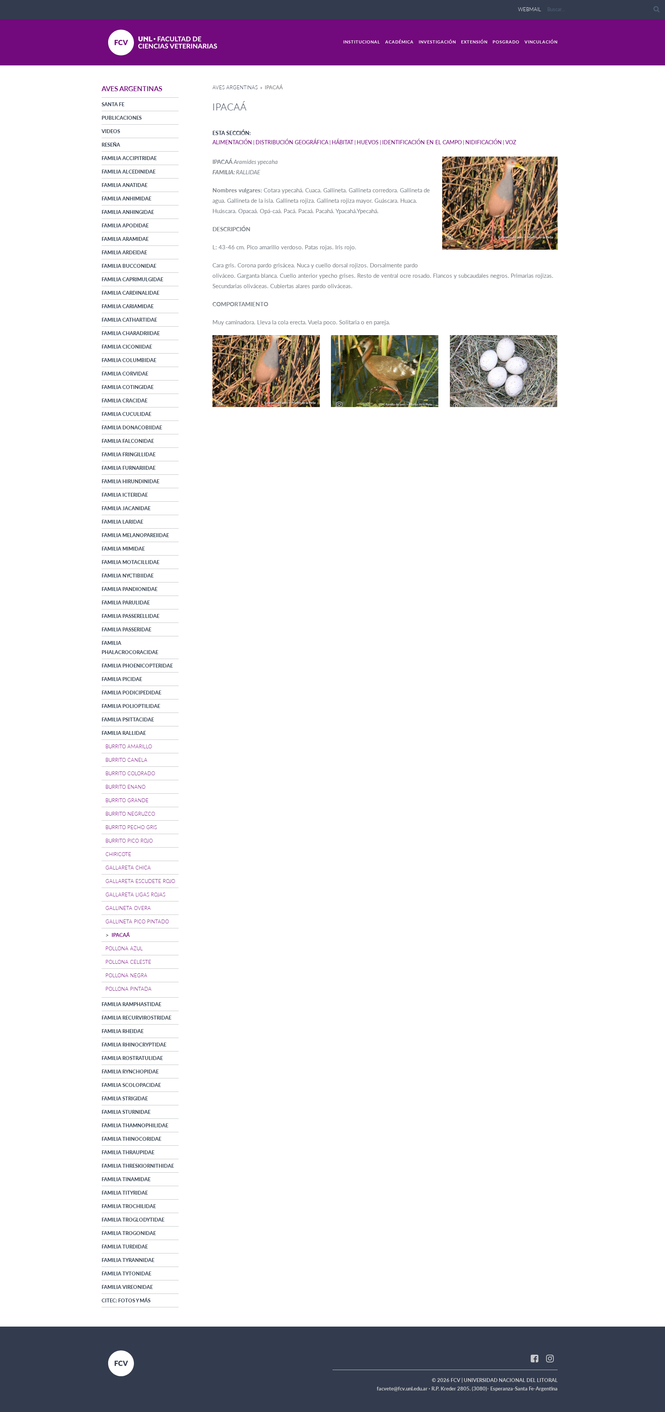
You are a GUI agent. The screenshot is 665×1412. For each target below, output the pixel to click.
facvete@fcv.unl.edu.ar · (404, 1388)
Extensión (474, 41)
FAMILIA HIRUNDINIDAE (130, 481)
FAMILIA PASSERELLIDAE (130, 616)
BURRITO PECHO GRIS (131, 827)
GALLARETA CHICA (128, 868)
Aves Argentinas (235, 87)
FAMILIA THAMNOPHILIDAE (135, 1125)
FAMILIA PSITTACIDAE (128, 719)
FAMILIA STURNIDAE (126, 1112)
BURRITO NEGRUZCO (130, 814)
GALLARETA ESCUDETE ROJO (140, 881)
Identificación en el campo (422, 142)
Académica (399, 41)
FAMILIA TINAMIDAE (126, 1179)
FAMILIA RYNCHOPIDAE (130, 1071)
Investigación (437, 41)
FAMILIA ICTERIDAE (125, 495)
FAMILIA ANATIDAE (124, 185)
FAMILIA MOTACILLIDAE (130, 562)
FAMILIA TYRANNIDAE (128, 1260)
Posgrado (506, 41)
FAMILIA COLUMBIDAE (129, 360)
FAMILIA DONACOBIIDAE (132, 427)
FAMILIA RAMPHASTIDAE (131, 1004)
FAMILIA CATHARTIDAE (129, 320)
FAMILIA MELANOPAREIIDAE (135, 535)
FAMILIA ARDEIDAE (124, 252)
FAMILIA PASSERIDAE (126, 629)
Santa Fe (113, 104)
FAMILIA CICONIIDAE (127, 347)
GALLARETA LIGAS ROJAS (135, 894)
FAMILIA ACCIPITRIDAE (129, 158)
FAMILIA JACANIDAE (126, 508)
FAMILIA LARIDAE (122, 522)
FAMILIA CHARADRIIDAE (131, 333)
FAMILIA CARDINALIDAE (130, 293)
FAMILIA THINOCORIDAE (131, 1139)
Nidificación (483, 142)
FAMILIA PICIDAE (122, 679)
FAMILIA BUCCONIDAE (129, 266)
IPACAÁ (121, 935)
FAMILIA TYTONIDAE (126, 1273)
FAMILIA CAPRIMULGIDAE (132, 279)
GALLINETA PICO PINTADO (137, 921)
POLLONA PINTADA (128, 989)
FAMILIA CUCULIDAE (126, 414)
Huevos (368, 142)
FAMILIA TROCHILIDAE (129, 1206)
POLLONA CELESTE (128, 962)
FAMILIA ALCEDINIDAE (128, 172)
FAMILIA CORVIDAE (125, 374)
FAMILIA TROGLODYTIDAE (133, 1220)
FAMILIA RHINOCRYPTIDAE (134, 1044)
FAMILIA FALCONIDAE (128, 441)
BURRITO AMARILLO (128, 746)
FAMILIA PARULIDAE (126, 602)
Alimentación (232, 142)
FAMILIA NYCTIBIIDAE (128, 575)
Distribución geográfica (292, 142)
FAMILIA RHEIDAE (123, 1031)
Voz (510, 142)
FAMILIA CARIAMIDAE (128, 306)
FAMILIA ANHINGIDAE (128, 212)
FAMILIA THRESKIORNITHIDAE (138, 1166)
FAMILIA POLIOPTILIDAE (131, 706)
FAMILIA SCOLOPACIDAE (131, 1085)
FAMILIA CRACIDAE (124, 400)
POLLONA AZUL (124, 948)
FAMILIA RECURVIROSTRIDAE (136, 1018)
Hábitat (342, 142)
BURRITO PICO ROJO (129, 841)
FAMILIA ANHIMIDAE (126, 198)
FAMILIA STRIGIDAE (125, 1098)
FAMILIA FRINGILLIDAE (128, 454)
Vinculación (541, 41)
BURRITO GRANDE (127, 800)
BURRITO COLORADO (130, 773)
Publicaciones (122, 118)
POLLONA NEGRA (126, 975)
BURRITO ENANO (125, 787)
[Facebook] (534, 1358)
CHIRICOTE (118, 854)
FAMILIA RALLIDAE (124, 733)
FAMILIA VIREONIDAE (127, 1287)
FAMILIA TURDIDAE (125, 1246)
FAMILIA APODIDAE (125, 225)
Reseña (111, 145)
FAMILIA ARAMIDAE (125, 239)
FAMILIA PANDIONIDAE (129, 589)
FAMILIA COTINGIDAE (128, 387)
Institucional (361, 41)
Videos (111, 131)
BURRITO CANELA (126, 760)
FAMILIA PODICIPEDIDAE (131, 692)
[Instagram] (550, 1358)
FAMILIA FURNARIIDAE (128, 468)
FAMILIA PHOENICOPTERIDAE (137, 666)
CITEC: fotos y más (126, 1300)
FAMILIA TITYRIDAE (125, 1193)
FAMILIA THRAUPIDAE (128, 1152)
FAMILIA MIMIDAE (123, 549)
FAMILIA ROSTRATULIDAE (132, 1058)
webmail (529, 9)
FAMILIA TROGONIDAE (129, 1233)
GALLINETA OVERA (128, 908)
